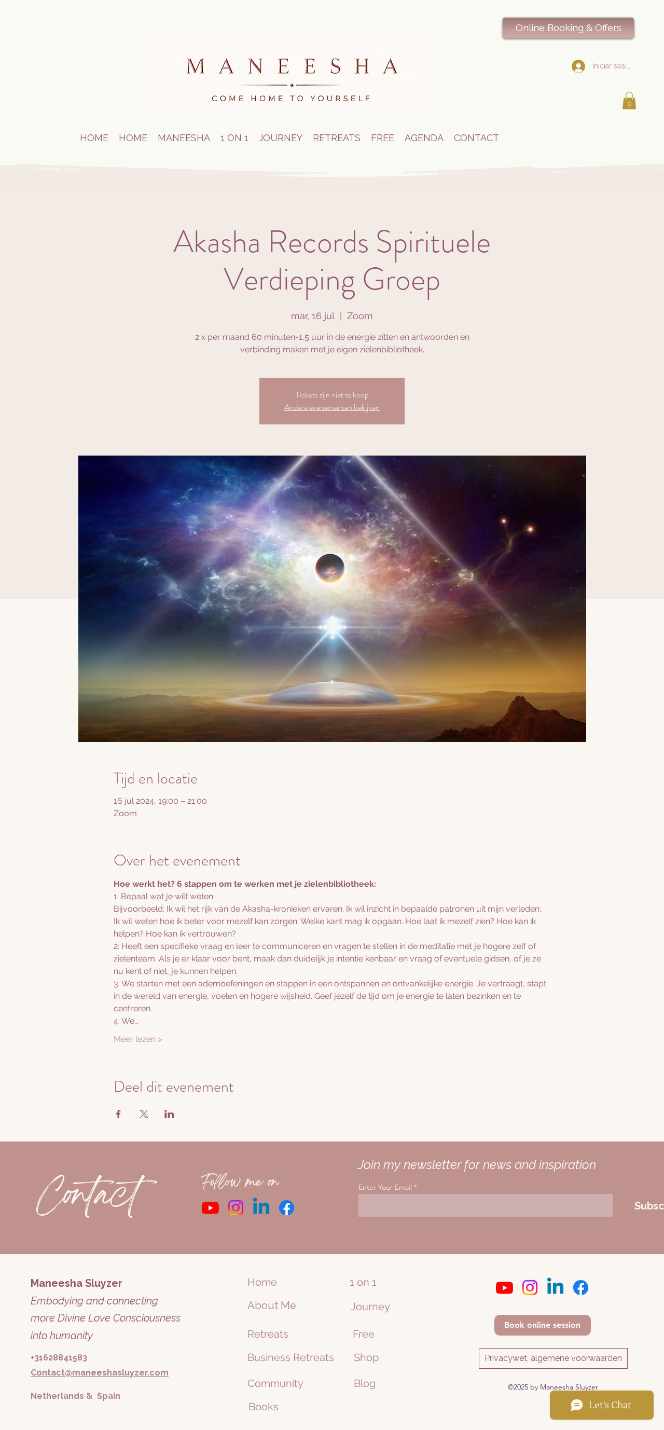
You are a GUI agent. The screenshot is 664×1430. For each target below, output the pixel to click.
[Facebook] (286, 1208)
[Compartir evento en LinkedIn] (169, 1114)
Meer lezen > (138, 1039)
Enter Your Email (385, 1187)
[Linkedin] (261, 1208)
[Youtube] (210, 1208)
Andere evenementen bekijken (332, 407)
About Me (271, 1305)
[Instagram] (236, 1208)
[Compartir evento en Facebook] (118, 1114)
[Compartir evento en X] (144, 1114)
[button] (629, 100)
